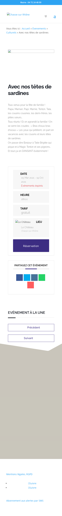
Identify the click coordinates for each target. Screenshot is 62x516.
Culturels (11, 32)
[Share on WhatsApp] (42, 277)
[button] (57, 249)
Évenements (39, 28)
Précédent (33, 327)
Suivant (28, 338)
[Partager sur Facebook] (19, 277)
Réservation (31, 246)
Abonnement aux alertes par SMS (24, 500)
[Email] (30, 285)
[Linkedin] (34, 277)
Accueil (26, 28)
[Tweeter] (27, 277)
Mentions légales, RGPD (19, 474)
